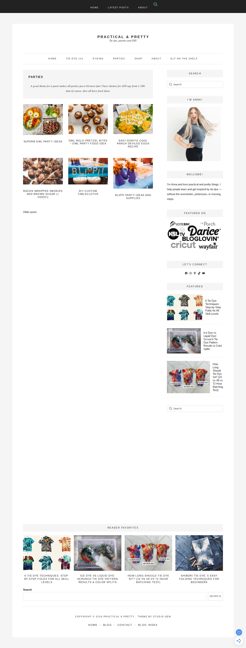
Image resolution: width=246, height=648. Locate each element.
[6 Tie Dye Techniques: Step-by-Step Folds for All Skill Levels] (46, 553)
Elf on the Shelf (184, 58)
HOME (52, 58)
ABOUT (156, 58)
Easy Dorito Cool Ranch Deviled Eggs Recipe (133, 143)
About (143, 7)
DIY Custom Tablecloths (88, 192)
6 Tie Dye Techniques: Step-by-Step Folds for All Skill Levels (213, 307)
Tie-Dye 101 (74, 58)
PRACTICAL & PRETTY (123, 37)
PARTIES (119, 58)
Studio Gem (162, 616)
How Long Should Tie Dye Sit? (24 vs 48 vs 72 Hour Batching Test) (218, 377)
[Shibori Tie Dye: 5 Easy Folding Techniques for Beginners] (199, 553)
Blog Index (148, 624)
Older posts (30, 211)
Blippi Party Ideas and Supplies (133, 197)
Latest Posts (118, 7)
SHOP (138, 58)
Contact (125, 624)
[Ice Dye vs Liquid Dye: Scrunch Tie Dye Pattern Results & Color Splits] (97, 553)
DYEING (98, 58)
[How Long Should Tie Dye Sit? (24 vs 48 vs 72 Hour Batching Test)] (148, 553)
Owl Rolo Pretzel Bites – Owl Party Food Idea (88, 142)
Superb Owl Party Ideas (43, 141)
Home (94, 7)
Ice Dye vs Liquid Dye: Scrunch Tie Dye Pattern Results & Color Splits (212, 340)
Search (27, 589)
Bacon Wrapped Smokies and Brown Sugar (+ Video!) (42, 193)
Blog (107, 624)
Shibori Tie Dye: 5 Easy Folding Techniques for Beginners (199, 579)
